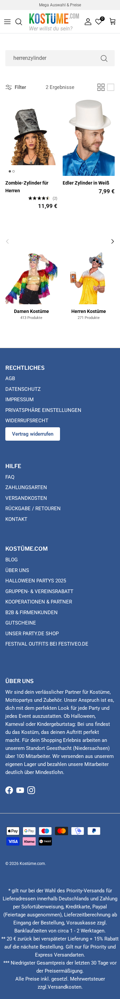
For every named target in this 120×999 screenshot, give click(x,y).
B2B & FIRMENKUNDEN (31, 612)
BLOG (11, 560)
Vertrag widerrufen (32, 434)
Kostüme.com (32, 863)
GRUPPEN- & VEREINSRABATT (39, 591)
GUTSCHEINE (20, 623)
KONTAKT (16, 519)
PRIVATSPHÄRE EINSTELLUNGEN (43, 410)
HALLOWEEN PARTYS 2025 (35, 581)
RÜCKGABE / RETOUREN (33, 509)
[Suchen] (22, 21)
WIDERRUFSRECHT (26, 421)
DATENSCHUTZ (23, 389)
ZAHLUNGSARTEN (26, 487)
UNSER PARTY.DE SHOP (32, 634)
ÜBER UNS (17, 570)
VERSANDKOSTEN (26, 498)
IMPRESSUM (19, 400)
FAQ (9, 477)
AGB (10, 378)
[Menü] (7, 21)
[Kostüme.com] (54, 21)
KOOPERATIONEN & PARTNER (38, 602)
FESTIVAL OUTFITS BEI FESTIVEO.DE (46, 644)
